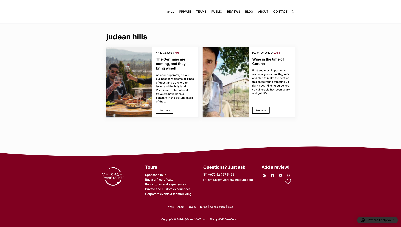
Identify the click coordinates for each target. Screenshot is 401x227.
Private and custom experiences (167, 189)
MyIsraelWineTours (194, 219)
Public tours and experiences (165, 184)
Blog (230, 206)
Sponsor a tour (155, 175)
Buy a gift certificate (159, 179)
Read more (166, 111)
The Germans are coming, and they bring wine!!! (171, 63)
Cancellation (217, 206)
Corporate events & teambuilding (168, 194)
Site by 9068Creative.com (224, 219)
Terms (203, 206)
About (180, 206)
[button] (377, 220)
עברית (171, 206)
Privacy (192, 206)
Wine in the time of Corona (268, 61)
